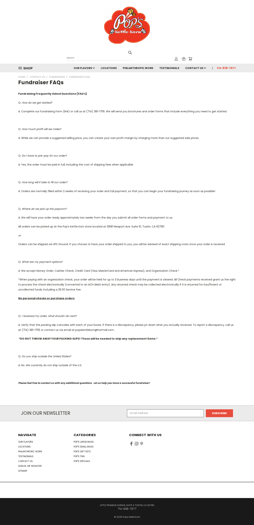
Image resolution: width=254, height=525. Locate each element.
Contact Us (194, 68)
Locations (109, 68)
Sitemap (22, 470)
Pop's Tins (79, 456)
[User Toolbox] (176, 59)
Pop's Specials (82, 461)
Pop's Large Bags (84, 441)
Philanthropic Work (138, 68)
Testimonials (169, 68)
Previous (244, 513)
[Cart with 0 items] (190, 59)
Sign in (22, 466)
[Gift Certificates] (184, 59)
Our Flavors (83, 68)
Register (36, 466)
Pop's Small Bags (84, 446)
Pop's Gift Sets (82, 451)
